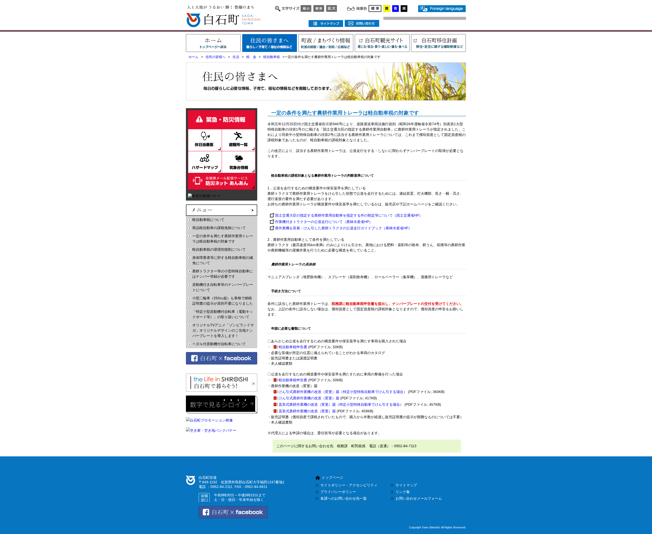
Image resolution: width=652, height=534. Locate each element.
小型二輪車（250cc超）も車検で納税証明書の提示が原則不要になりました (222, 300)
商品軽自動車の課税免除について (219, 228)
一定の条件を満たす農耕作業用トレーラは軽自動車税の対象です (222, 238)
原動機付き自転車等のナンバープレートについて (222, 287)
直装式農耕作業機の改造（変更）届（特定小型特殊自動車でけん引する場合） (341, 404)
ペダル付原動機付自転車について (219, 344)
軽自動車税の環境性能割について (219, 249)
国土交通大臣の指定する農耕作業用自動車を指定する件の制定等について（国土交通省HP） (349, 215)
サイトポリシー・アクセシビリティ (348, 485)
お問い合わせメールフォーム (419, 498)
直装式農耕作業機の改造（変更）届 (307, 411)
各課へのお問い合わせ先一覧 (343, 498)
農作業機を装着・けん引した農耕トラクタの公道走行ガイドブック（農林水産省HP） (343, 228)
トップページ (332, 477)
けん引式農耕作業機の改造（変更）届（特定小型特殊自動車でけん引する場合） (343, 392)
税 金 (251, 57)
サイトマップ (406, 485)
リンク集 (403, 492)
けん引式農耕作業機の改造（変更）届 (309, 398)
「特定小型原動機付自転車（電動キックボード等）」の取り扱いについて (222, 314)
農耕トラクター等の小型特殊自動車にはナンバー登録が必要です (222, 273)
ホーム (193, 57)
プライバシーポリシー (338, 492)
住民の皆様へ (215, 57)
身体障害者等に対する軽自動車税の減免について (222, 260)
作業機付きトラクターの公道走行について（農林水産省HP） (324, 222)
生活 (236, 57)
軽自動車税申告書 (293, 347)
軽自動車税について (208, 220)
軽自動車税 (271, 57)
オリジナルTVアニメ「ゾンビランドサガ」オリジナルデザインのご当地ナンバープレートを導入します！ (223, 330)
